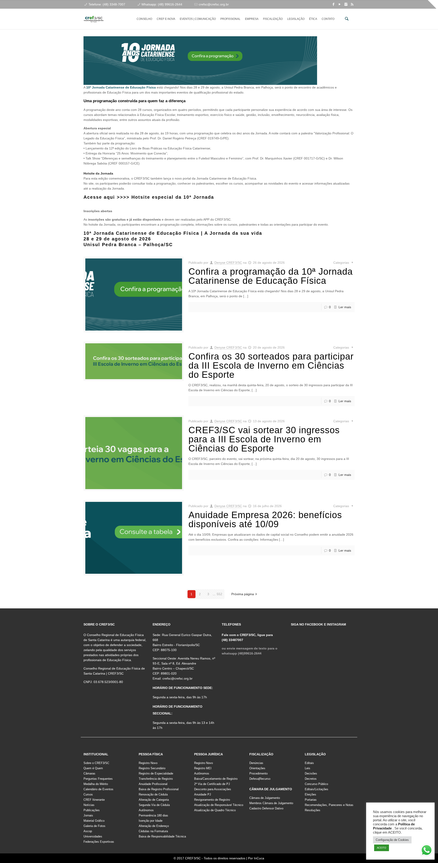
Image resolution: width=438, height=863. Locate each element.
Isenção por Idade (150, 820)
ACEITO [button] (381, 847)
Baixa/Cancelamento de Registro (215, 778)
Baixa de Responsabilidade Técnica (162, 836)
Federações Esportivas (98, 841)
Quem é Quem (93, 768)
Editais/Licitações (316, 789)
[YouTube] (339, 4)
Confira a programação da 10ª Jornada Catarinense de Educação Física (270, 276)
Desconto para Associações (212, 789)
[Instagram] (346, 4)
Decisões (311, 773)
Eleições (310, 794)
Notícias (88, 805)
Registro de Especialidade (156, 773)
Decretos (311, 778)
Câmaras (89, 773)
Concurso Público (316, 784)
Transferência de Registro (156, 778)
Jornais (88, 815)
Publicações (91, 810)
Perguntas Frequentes (98, 778)
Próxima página (242, 594)
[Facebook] (333, 4)
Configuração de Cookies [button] (392, 840)
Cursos (88, 794)
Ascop (87, 831)
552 (219, 594)
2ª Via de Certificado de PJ (212, 784)
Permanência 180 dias (153, 815)
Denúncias (256, 763)
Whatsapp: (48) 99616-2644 (161, 4)
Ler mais (345, 307)
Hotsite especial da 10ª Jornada (172, 197)
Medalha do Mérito (95, 784)
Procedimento (258, 773)
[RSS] (352, 4)
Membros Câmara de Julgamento (271, 803)
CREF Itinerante (94, 799)
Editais (309, 763)
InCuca (259, 858)
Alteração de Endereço (154, 826)
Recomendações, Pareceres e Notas (329, 805)
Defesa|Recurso (259, 778)
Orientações (257, 768)
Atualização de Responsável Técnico (218, 805)
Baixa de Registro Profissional (159, 789)
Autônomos (146, 810)
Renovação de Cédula (153, 794)
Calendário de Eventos (98, 789)
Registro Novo (148, 763)
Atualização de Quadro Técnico (215, 810)
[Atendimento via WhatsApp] (426, 850)
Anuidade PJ (202, 794)
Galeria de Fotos (94, 826)
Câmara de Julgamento (264, 798)
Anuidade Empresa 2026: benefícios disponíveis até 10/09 (265, 519)
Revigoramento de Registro (212, 799)
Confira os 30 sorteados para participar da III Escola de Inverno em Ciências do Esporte (271, 365)
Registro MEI (202, 768)
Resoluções (312, 810)
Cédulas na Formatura (153, 831)
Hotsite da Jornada (98, 173)
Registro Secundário (152, 768)
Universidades (92, 836)
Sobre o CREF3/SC (96, 763)
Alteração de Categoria (154, 799)
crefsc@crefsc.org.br (214, 4)
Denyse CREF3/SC (228, 262)
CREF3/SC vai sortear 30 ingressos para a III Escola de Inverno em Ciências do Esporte (264, 439)
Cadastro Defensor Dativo (266, 808)
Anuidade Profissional (153, 784)
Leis (307, 768)
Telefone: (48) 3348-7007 (107, 4)
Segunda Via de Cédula (154, 805)
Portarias (311, 799)
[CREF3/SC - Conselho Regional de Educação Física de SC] (93, 15)
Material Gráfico (93, 820)
